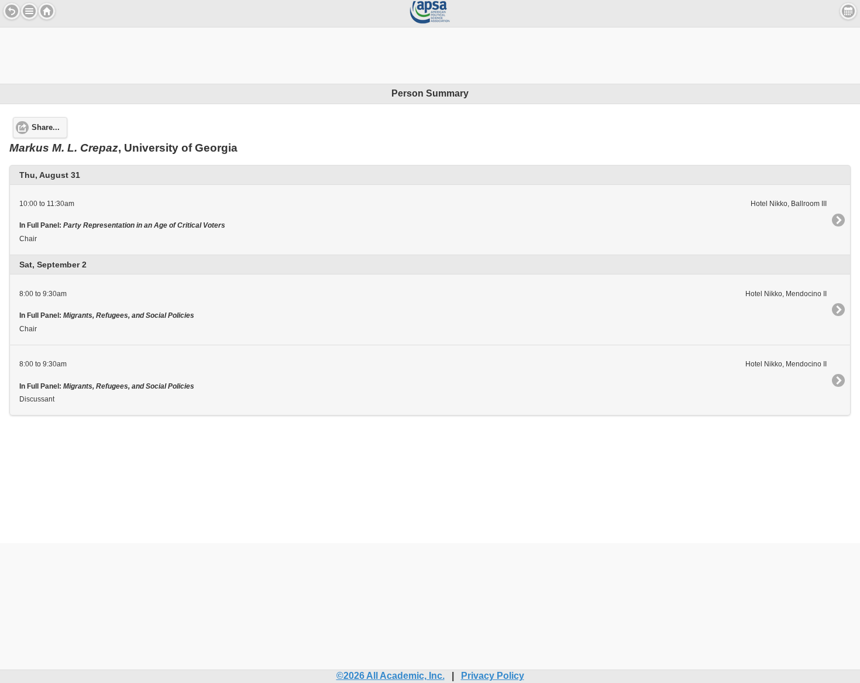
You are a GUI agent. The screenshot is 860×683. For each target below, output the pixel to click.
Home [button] (47, 11)
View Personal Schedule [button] (848, 11)
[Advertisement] (430, 54)
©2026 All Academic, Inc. (390, 676)
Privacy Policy (492, 676)
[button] (29, 11)
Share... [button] (46, 127)
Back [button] (11, 11)
